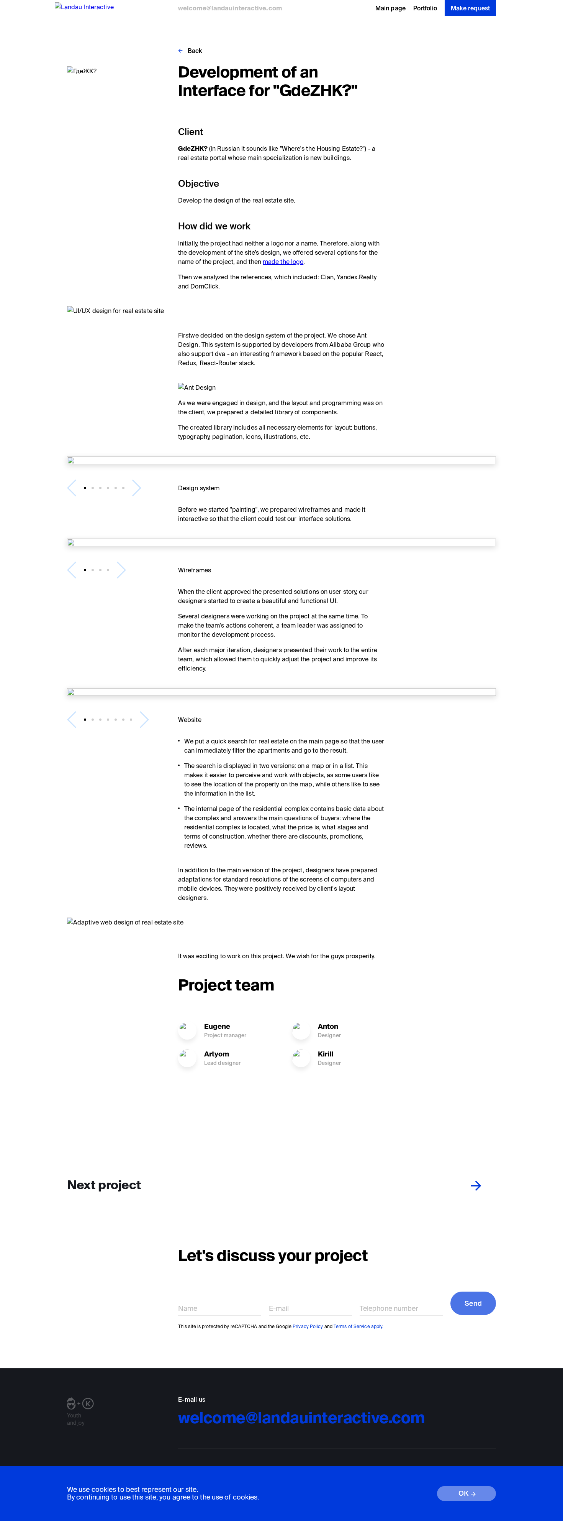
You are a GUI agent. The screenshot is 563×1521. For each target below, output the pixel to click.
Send (473, 1303)
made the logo (283, 261)
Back (195, 50)
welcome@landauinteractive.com (230, 8)
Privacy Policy (308, 1326)
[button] (85, 488)
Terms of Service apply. (358, 1326)
